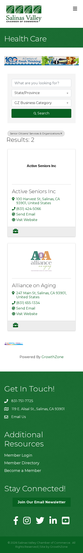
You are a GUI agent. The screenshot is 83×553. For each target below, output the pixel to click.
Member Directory (21, 463)
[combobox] (41, 93)
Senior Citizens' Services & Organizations (35, 133)
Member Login (18, 455)
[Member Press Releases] (15, 232)
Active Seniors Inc (34, 191)
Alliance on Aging (34, 285)
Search (43, 113)
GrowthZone (53, 357)
